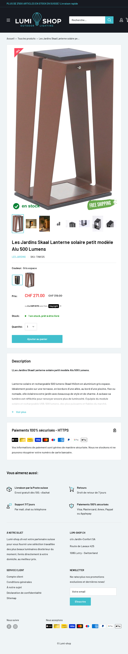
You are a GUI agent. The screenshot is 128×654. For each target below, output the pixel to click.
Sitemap (11, 598)
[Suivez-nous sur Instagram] (15, 626)
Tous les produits (27, 38)
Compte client (15, 576)
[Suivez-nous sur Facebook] (9, 626)
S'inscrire (80, 601)
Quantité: (17, 326)
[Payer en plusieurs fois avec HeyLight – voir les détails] (60, 306)
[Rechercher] (109, 20)
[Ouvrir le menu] (8, 20)
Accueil (10, 38)
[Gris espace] (17, 280)
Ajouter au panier (37, 338)
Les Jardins (19, 256)
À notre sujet (14, 587)
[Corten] (29, 280)
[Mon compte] (121, 20)
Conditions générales (19, 581)
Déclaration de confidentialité (24, 592)
